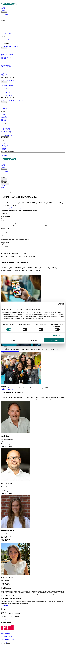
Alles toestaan (54, 340)
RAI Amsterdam (5, 76)
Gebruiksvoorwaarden (6, 636)
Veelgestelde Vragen (6, 73)
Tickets (2, 127)
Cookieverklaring (5, 642)
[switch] (25, 329)
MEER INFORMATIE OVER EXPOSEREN (12, 80)
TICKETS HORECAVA (7, 135)
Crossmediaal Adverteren (7, 85)
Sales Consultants (5, 74)
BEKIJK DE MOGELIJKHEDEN (10, 351)
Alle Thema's (4, 108)
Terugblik (3, 114)
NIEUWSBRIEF (5, 155)
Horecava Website (5, 89)
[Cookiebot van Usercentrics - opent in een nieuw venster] (57, 304)
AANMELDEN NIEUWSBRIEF (9, 46)
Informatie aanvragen (6, 57)
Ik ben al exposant (5, 65)
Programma (4, 120)
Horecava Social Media (7, 95)
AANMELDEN (5, 606)
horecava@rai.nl (5, 619)
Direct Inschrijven (5, 55)
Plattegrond (3, 58)
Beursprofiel (4, 148)
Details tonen (57, 335)
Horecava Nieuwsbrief (6, 92)
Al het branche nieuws (6, 27)
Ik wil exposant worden (7, 54)
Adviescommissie (5, 145)
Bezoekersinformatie (6, 128)
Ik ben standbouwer (6, 66)
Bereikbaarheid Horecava (7, 130)
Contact (3, 144)
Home (2, 18)
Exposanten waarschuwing (7, 639)
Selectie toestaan (33, 340)
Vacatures (3, 149)
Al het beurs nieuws (6, 33)
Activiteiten (4, 116)
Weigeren (12, 340)
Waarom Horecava (5, 146)
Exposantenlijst (4, 117)
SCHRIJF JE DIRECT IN (7, 259)
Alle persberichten (5, 39)
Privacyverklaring (5, 633)
